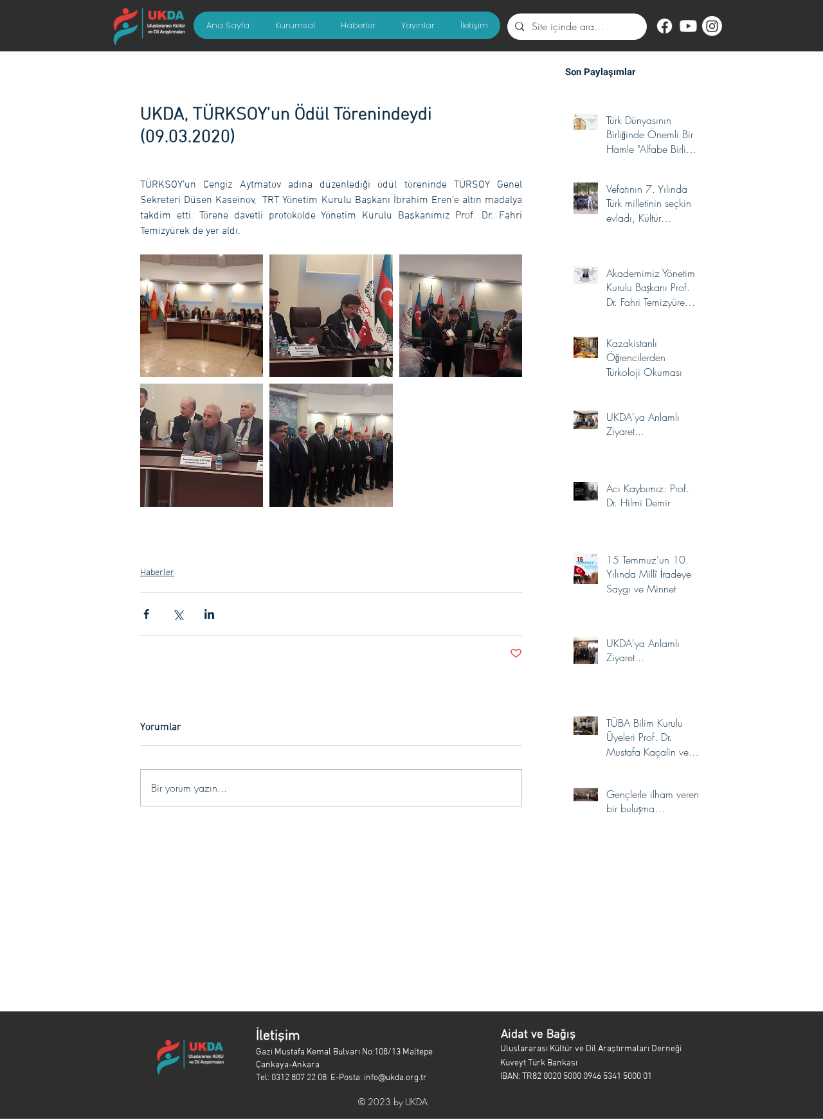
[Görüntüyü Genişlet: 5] (330, 445)
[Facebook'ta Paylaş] (146, 614)
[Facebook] (664, 26)
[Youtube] (688, 26)
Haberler (157, 572)
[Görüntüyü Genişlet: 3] (460, 315)
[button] (294, 25)
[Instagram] (712, 26)
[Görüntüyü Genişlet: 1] (201, 315)
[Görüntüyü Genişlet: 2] (330, 315)
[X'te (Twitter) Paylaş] (178, 614)
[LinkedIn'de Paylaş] (209, 614)
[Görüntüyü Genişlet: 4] (201, 445)
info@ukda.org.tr (395, 1077)
